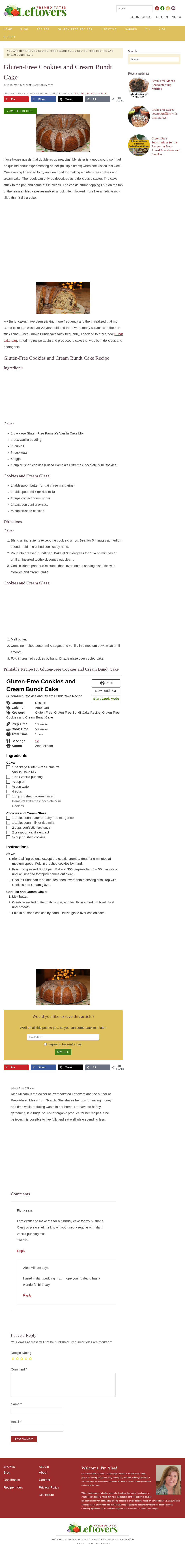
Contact (44, 1480)
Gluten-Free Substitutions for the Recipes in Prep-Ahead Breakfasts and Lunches (166, 146)
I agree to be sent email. (65, 1044)
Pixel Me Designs (99, 1543)
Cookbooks (12, 1480)
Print (108, 683)
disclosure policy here (91, 93)
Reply (21, 1251)
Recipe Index (13, 1487)
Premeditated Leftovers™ (35, 10)
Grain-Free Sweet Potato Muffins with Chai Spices (164, 113)
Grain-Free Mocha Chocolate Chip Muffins (163, 84)
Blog (7, 1472)
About (43, 1472)
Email (16, 1421)
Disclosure (46, 1495)
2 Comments (45, 85)
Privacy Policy (49, 1487)
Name (16, 1404)
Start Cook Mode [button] (106, 698)
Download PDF (106, 691)
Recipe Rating (21, 1353)
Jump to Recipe (20, 111)
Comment (19, 1369)
